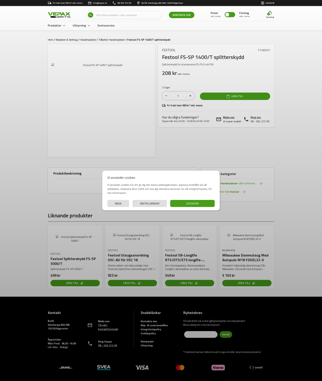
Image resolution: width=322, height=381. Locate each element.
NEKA (118, 203)
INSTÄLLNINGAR (149, 203)
